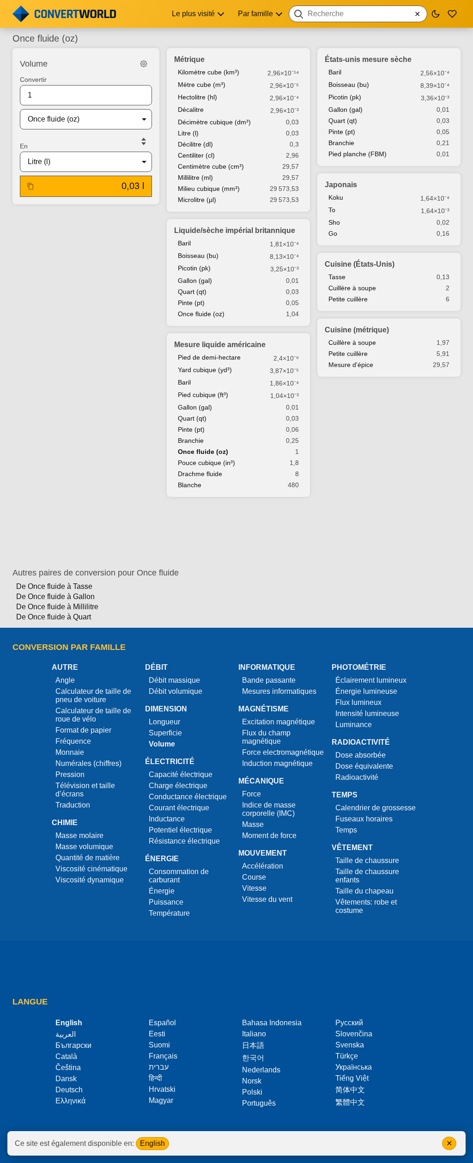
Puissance (166, 902)
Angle (65, 680)
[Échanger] (143, 141)
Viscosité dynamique (89, 880)
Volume (162, 744)
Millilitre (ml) (195, 177)
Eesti (157, 1034)
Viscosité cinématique (91, 869)
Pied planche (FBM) (357, 154)
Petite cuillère (348, 299)
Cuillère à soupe (352, 288)
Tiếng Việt (352, 1078)
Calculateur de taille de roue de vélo (93, 715)
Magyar (161, 1100)
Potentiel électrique (180, 830)
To (331, 210)
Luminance (353, 724)
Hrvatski (162, 1089)
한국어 (253, 1058)
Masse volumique (84, 847)
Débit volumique (175, 691)
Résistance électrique (184, 841)
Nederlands (261, 1070)
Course (254, 877)
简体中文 (350, 1090)
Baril (184, 243)
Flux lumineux (358, 702)
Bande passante (269, 680)
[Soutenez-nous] (452, 14)
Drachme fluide (200, 473)
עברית (159, 1067)
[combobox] (358, 14)
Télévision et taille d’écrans (85, 790)
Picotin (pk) (194, 268)
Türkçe (346, 1056)
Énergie (162, 891)
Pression (70, 774)
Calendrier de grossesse (375, 808)
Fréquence (73, 741)
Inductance (167, 819)
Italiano (254, 1034)
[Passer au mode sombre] (435, 14)
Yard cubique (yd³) (205, 369)
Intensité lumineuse (367, 713)
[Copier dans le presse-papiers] (30, 186)
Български (73, 1045)
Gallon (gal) (195, 280)
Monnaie (69, 752)
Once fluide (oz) (201, 314)
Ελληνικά (70, 1101)
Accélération (262, 866)
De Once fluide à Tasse (54, 586)
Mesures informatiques (279, 691)
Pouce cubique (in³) (206, 462)
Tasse (337, 277)
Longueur (164, 722)
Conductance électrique (188, 797)
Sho (334, 222)
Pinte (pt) (191, 302)
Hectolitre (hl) (197, 97)
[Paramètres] (143, 63)
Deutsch (69, 1090)
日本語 (253, 1045)
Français (163, 1056)
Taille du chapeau (364, 891)
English (152, 1143)
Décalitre (191, 109)
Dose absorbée (360, 755)
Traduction (72, 805)
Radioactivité (356, 777)
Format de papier (83, 730)
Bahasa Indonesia (272, 1023)
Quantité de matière (87, 858)
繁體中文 (350, 1102)
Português (259, 1103)
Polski (252, 1092)
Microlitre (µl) (197, 199)
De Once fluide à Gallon (55, 596)
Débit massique (174, 680)
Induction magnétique (277, 763)
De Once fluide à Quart (53, 617)
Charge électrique (178, 786)
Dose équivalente (364, 766)
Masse (253, 824)
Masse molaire (79, 835)
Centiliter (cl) (196, 155)
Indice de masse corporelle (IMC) (269, 809)
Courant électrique (179, 808)
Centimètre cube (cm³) (211, 166)
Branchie (191, 440)
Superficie (165, 733)
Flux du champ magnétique (266, 737)
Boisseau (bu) (198, 255)
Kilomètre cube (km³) (208, 72)
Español (162, 1023)
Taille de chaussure (367, 860)
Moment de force (269, 835)
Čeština (68, 1067)
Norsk (251, 1081)
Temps (346, 830)
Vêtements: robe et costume (366, 906)
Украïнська (353, 1067)
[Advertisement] (236, 532)
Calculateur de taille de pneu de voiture (93, 695)
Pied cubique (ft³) (203, 394)
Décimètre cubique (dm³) (214, 122)
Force (251, 794)
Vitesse (254, 888)
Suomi (159, 1045)
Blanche (189, 485)
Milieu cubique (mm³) (209, 188)
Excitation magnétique (278, 722)
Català (66, 1056)
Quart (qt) (192, 291)
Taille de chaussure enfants (367, 876)
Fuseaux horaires (364, 819)
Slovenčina (353, 1034)
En (24, 146)
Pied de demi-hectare (209, 357)
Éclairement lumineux (370, 680)
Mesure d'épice (350, 364)
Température (169, 913)
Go (332, 233)
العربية (65, 1034)
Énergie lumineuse (366, 691)
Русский (349, 1023)
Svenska (349, 1045)
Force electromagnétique (283, 752)
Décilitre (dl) (195, 144)
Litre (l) (188, 133)
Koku (335, 197)
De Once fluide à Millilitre (57, 607)
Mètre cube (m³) (201, 84)
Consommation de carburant (179, 876)
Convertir (33, 79)
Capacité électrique (180, 774)
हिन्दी (155, 1078)
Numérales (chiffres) (88, 763)
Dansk (66, 1079)
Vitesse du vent (267, 899)
